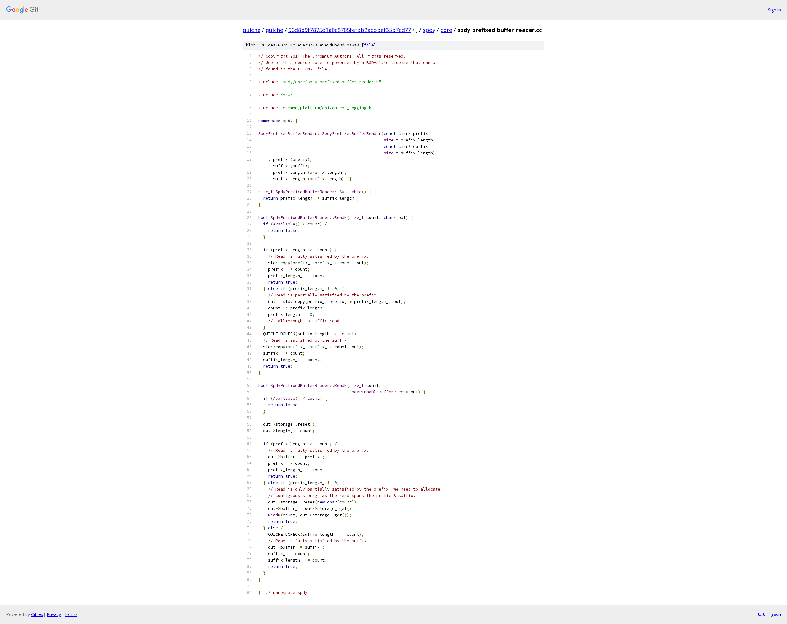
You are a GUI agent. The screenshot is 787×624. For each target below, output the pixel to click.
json (776, 614)
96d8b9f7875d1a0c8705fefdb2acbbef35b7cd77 (349, 30)
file (369, 45)
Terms (71, 614)
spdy (429, 30)
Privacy (54, 614)
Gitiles (37, 614)
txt (761, 614)
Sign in (774, 10)
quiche (251, 30)
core (446, 30)
